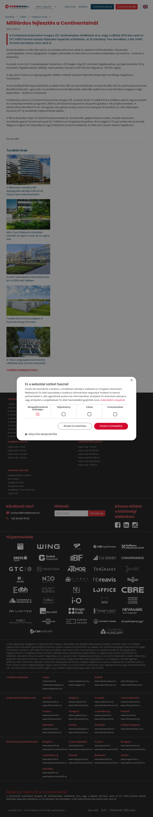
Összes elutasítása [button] (75, 426)
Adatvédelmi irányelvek (113, 400)
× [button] (131, 380)
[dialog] (76, 408)
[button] (41, 434)
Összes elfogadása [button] (111, 426)
